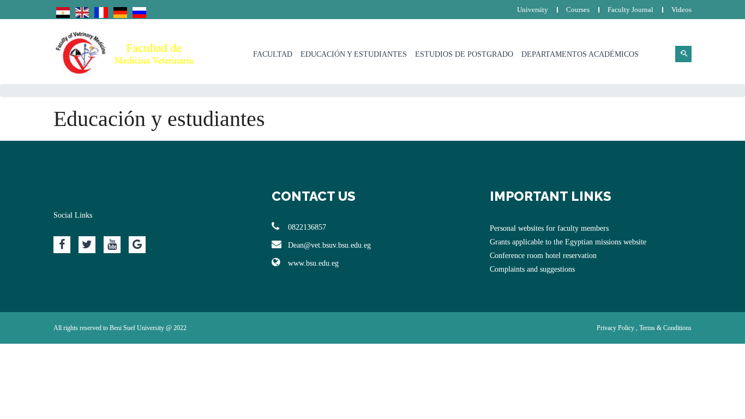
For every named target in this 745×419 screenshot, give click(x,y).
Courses (578, 9)
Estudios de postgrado (464, 54)
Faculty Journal (630, 9)
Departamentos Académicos (580, 54)
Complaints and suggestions (532, 269)
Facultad (272, 54)
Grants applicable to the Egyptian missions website (568, 242)
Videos (681, 9)
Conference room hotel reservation (543, 256)
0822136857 (307, 227)
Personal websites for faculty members (549, 228)
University (532, 9)
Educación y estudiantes (354, 54)
